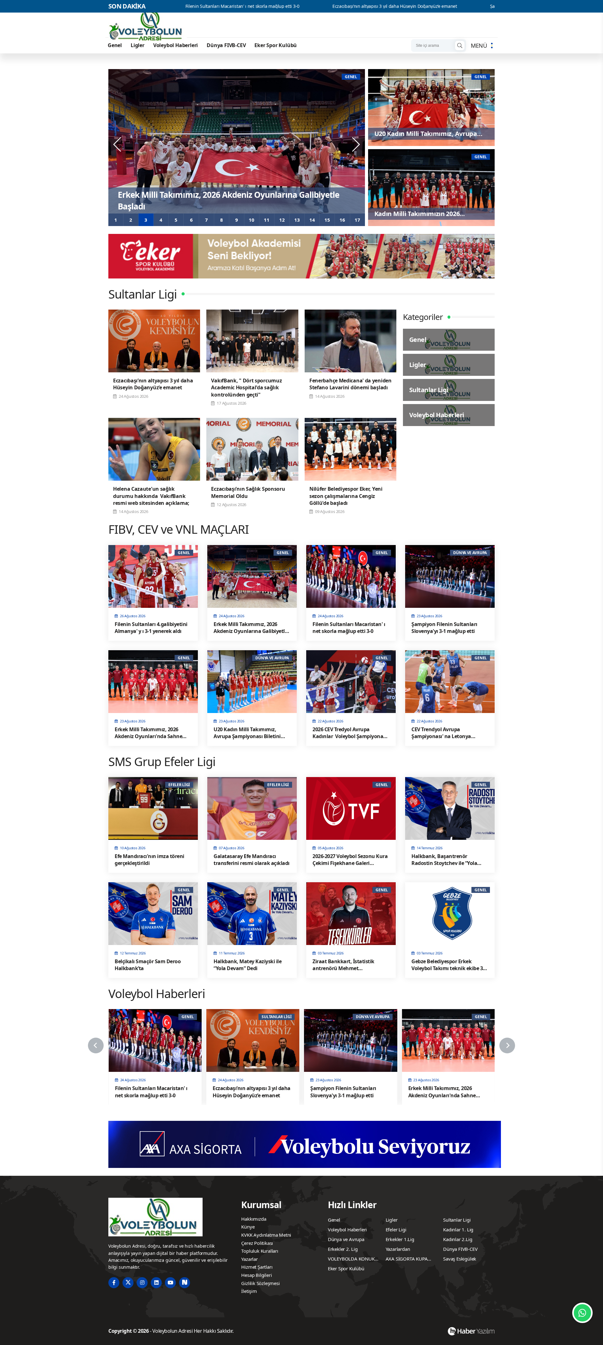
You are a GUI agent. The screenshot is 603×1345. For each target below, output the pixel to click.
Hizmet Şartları (256, 1267)
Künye (247, 1226)
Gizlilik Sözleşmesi (260, 1283)
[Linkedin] (156, 1282)
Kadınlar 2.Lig (457, 1239)
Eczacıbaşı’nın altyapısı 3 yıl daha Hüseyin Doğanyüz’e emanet (293, 6)
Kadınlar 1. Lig (458, 1229)
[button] (115, 219)
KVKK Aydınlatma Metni (266, 1235)
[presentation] (118, 144)
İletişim (249, 1291)
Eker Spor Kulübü (275, 45)
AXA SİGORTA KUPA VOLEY (407, 1260)
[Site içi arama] (459, 45)
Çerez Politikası (257, 1243)
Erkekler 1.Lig (400, 1239)
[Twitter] (127, 1282)
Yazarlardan (398, 1249)
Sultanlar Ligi (456, 1220)
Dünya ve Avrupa (346, 1239)
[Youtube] (170, 1282)
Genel (115, 45)
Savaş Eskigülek (459, 1259)
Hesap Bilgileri (256, 1275)
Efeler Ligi (396, 1229)
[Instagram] (142, 1282)
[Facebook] (113, 1282)
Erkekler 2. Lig (343, 1249)
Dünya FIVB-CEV (226, 45)
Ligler (137, 45)
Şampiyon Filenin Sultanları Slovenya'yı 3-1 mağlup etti (444, 6)
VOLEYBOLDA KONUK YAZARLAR (351, 1260)
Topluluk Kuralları (259, 1251)
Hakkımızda (253, 1219)
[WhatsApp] (582, 1313)
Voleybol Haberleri (175, 45)
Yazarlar (249, 1259)
